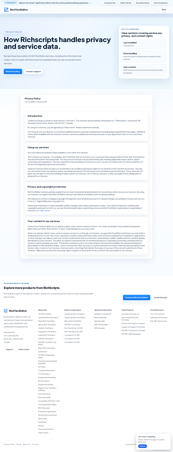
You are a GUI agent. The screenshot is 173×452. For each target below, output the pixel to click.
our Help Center (43, 210)
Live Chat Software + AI (130, 314)
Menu (164, 10)
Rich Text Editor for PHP (73, 328)
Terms (18, 444)
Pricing (41, 426)
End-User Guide (44, 397)
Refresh (142, 446)
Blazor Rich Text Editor (47, 348)
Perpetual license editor (47, 377)
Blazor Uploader (100, 317)
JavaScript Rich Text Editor (48, 317)
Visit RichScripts (160, 297)
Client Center (126, 3)
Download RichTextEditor (136, 297)
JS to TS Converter (157, 314)
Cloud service (110, 3)
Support (9, 349)
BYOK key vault (44, 408)
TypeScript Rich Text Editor (74, 317)
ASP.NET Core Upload (102, 314)
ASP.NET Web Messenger (131, 334)
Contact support (33, 71)
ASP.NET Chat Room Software (133, 330)
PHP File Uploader (101, 324)
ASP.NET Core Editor (72, 324)
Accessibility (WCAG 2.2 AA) (49, 401)
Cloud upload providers (47, 404)
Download (42, 422)
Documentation (142, 3)
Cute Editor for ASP (72, 342)
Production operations (47, 411)
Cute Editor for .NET (72, 335)
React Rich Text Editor (46, 321)
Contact (35, 444)
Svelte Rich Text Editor (46, 335)
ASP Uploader (99, 328)
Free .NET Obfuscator (158, 321)
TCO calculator (44, 374)
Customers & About (46, 429)
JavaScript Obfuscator (159, 317)
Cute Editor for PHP (72, 339)
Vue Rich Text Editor (45, 328)
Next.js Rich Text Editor (47, 324)
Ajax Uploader (99, 321)
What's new (42, 418)
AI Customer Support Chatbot (133, 323)
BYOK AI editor (44, 381)
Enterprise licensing (45, 384)
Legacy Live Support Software (133, 327)
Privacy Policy (9, 444)
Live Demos (42, 351)
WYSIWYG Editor (45, 314)
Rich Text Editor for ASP (73, 332)
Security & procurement (47, 415)
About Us (26, 444)
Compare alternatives (46, 370)
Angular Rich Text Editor (47, 332)
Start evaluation (161, 3)
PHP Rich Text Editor (46, 339)
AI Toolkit (42, 367)
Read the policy (13, 71)
